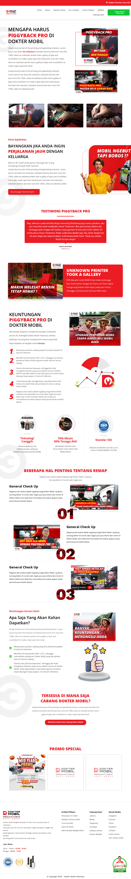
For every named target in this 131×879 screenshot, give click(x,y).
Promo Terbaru (88, 10)
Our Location (74, 10)
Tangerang (94, 823)
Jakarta (93, 816)
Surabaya (93, 827)
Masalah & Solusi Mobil (71, 819)
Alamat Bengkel (96, 834)
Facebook (112, 827)
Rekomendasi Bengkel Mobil (73, 830)
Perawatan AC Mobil (70, 816)
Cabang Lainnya (96, 830)
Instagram (113, 816)
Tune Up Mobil (67, 823)
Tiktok (111, 823)
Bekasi (92, 819)
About (47, 10)
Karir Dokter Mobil (116, 838)
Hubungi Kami (98, 15)
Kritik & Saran (114, 834)
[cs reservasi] (119, 864)
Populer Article (59, 10)
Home (39, 10)
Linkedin (112, 830)
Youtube (112, 819)
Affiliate (101, 10)
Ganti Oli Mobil (67, 827)
